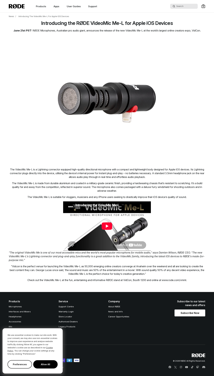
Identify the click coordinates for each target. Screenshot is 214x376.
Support (92, 6)
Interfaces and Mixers (20, 311)
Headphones (15, 316)
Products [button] (41, 6)
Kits (10, 326)
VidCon (196, 30)
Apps (56, 6)
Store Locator (65, 316)
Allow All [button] (45, 364)
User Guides (74, 6)
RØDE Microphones (44, 30)
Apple (172, 169)
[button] (203, 6)
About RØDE (114, 306)
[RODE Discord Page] (203, 367)
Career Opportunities (118, 316)
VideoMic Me (32, 252)
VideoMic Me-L (134, 30)
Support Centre (66, 306)
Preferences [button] (20, 364)
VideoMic (126, 256)
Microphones (15, 306)
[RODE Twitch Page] (197, 367)
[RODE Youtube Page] (186, 367)
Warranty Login (66, 311)
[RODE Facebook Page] (170, 367)
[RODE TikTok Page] (192, 367)
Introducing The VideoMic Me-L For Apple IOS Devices (43, 16)
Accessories (15, 321)
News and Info (115, 311)
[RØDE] (17, 6)
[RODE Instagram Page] (181, 367)
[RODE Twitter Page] (175, 367)
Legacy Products (67, 326)
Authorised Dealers (68, 321)
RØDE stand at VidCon (119, 280)
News (11, 16)
